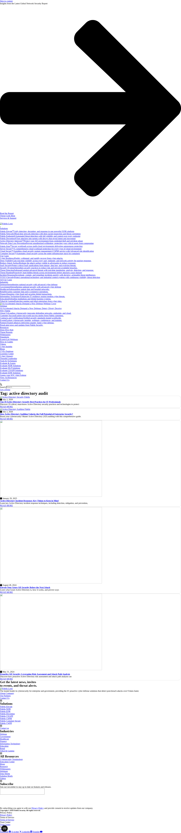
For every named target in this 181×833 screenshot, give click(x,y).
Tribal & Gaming (7, 751)
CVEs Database (6, 351)
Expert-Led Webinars (9, 339)
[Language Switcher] (1, 220)
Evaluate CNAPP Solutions (11, 370)
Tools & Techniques (8, 361)
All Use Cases (6, 280)
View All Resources (8, 377)
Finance (3, 741)
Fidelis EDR (5, 711)
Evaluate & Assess (8, 363)
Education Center (7, 762)
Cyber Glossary (6, 356)
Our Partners (5, 696)
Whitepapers (5, 335)
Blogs (2, 349)
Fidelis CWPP (6, 723)
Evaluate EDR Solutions (10, 373)
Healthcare (4, 739)
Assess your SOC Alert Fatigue (13, 375)
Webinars (4, 771)
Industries (4, 282)
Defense (3, 734)
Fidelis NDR (5, 709)
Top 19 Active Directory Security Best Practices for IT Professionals (30, 402)
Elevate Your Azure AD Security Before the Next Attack (25, 587)
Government (5, 736)
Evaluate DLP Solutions (10, 368)
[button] (90, 385)
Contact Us (4, 380)
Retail (2, 748)
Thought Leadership (8, 358)
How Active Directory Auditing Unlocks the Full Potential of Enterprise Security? (36, 414)
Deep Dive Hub (6, 330)
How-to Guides (6, 342)
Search (3, 387)
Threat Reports (6, 332)
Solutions (4, 228)
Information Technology (10, 744)
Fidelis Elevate (6, 706)
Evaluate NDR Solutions (10, 366)
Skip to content (6, 1)
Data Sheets (5, 774)
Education (4, 746)
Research (4, 766)
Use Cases (4, 256)
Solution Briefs (6, 776)
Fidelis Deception (7, 714)
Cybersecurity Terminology (11, 759)
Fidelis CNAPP (6, 716)
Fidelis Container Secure (10, 721)
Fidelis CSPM (6, 718)
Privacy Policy (38, 808)
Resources (4, 327)
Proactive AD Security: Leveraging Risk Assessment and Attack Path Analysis (35, 674)
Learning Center (7, 354)
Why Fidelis (5, 311)
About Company (7, 693)
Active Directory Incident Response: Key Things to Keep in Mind (29, 501)
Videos (3, 344)
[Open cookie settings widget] (4, 828)
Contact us (4, 728)
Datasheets (4, 337)
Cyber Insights (6, 346)
